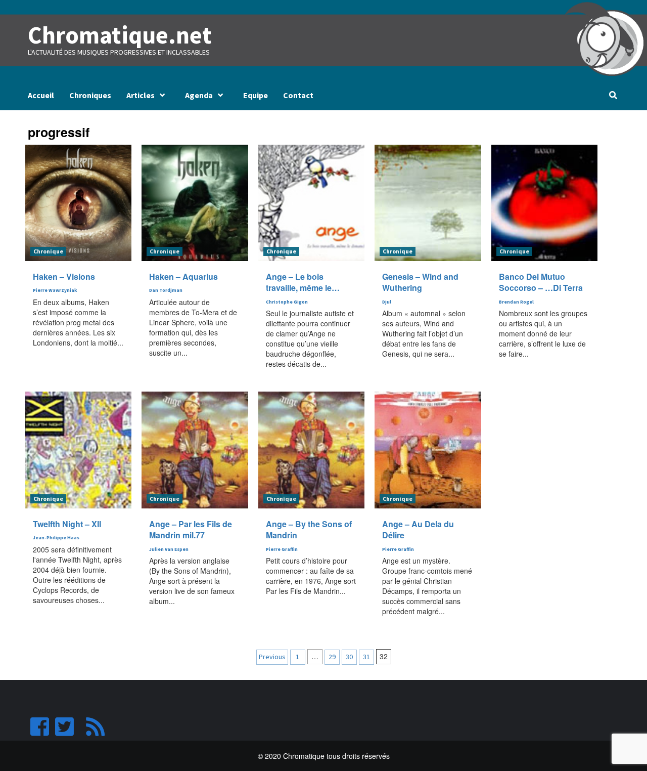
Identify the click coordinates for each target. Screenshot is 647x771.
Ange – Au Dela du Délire (418, 529)
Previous (272, 656)
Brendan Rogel (516, 302)
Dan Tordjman (165, 290)
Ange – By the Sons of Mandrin (309, 529)
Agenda (199, 95)
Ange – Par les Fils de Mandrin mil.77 (190, 529)
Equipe (255, 95)
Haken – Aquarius (183, 276)
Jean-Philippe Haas (56, 538)
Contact (298, 95)
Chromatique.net (120, 35)
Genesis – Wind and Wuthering (420, 282)
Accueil (41, 95)
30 (349, 656)
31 (366, 656)
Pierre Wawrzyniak (55, 290)
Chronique (48, 251)
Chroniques (90, 95)
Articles (140, 95)
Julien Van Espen (169, 549)
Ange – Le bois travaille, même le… (303, 282)
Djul (386, 302)
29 (332, 656)
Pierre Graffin (282, 549)
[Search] (613, 95)
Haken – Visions (64, 276)
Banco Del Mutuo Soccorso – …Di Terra (541, 282)
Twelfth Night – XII (67, 524)
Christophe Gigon (287, 302)
